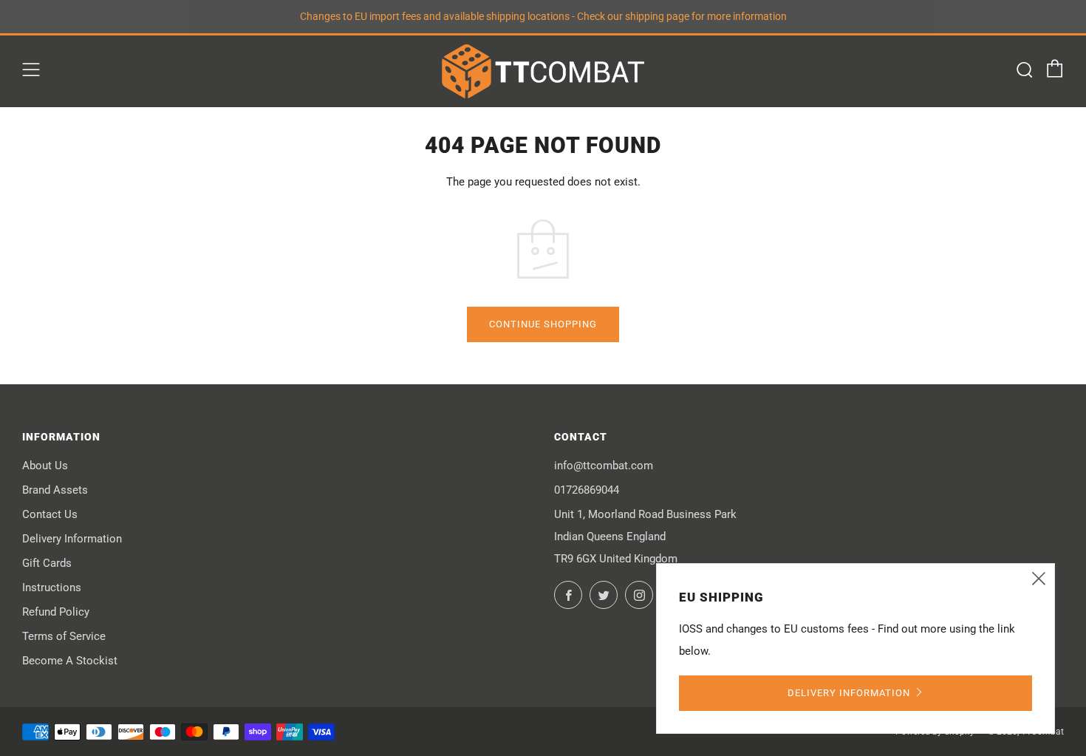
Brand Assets (55, 490)
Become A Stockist (69, 660)
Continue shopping (543, 324)
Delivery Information (72, 538)
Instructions (51, 587)
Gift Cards (47, 563)
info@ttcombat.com (603, 465)
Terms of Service (64, 636)
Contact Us (50, 514)
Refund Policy (55, 612)
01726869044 (586, 490)
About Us (45, 465)
